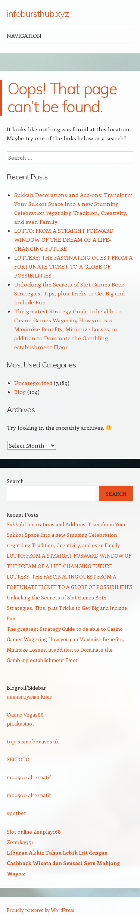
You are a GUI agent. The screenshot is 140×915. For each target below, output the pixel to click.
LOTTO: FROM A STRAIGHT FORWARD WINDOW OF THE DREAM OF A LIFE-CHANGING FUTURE (63, 239)
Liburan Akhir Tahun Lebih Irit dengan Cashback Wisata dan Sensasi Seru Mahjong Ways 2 (63, 863)
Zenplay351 (20, 842)
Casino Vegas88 (25, 714)
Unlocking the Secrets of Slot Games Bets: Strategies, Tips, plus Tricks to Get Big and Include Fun (69, 293)
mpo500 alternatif (29, 777)
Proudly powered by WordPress (40, 910)
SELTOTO (18, 759)
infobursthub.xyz (38, 13)
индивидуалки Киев (29, 696)
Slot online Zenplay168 (34, 831)
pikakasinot (20, 723)
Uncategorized (33, 382)
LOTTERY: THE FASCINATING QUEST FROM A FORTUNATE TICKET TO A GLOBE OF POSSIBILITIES (73, 266)
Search (15, 481)
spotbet (16, 813)
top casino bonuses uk (33, 741)
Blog (20, 391)
